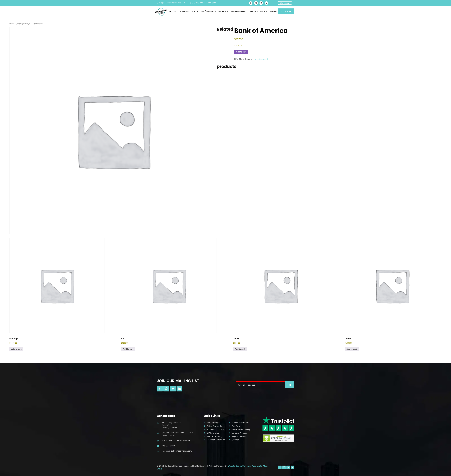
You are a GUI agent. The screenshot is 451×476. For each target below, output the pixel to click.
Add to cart (241, 52)
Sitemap (235, 440)
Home (11, 24)
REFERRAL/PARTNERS (205, 11)
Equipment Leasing (215, 429)
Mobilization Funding (216, 440)
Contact (273, 11)
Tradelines (223, 11)
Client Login (284, 3)
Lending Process (239, 433)
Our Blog (236, 426)
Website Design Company (239, 466)
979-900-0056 (210, 3)
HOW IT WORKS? (186, 11)
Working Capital (257, 11)
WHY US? (172, 11)
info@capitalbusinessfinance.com (172, 3)
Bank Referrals (213, 423)
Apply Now (286, 11)
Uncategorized (22, 24)
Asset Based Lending (241, 429)
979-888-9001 (198, 3)
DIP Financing (213, 433)
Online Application (215, 426)
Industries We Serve (240, 423)
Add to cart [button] (16, 349)
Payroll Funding (239, 436)
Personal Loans (238, 11)
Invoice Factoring (214, 436)
